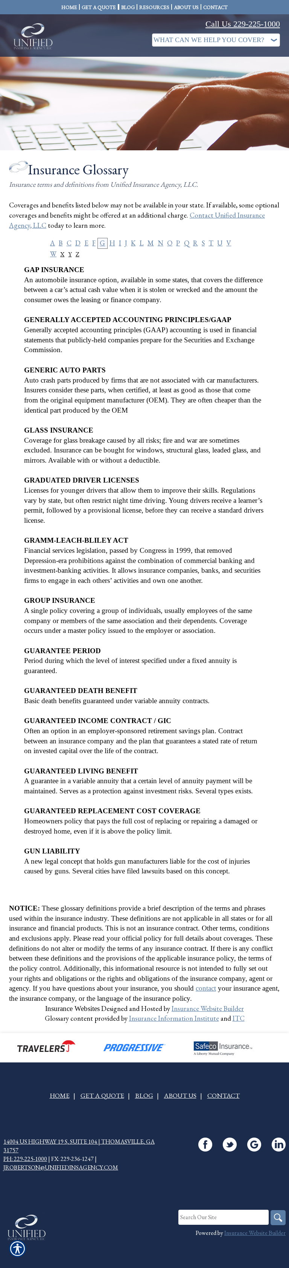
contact (206, 988)
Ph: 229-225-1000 (25, 1159)
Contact (223, 1095)
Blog (144, 1095)
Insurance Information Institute (174, 1018)
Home (60, 1095)
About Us (180, 1095)
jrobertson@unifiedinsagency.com (60, 1167)
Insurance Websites (72, 1008)
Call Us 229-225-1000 (242, 24)
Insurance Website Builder (208, 1008)
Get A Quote (102, 1095)
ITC (239, 1018)
